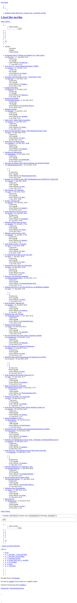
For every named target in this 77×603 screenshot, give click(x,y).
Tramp (23, 127)
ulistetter (10, 202)
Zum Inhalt (4, 2)
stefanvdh (24, 332)
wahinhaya (11, 143)
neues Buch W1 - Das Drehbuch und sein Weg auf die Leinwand (25, 450)
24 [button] (5, 41)
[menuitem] (5, 6)
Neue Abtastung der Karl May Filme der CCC (19, 375)
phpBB (11, 581)
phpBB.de (23, 585)
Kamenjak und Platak (11, 98)
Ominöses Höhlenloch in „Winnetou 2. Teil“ (19, 466)
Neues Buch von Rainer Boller (14, 141)
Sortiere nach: (23, 515)
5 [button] (5, 38)
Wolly (23, 299)
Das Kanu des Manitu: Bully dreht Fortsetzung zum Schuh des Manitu (27, 163)
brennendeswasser (13, 316)
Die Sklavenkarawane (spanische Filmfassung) (19, 346)
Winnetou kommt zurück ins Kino (15, 222)
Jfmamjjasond (12, 501)
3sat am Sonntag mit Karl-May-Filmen (17, 477)
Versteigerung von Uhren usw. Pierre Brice (18, 265)
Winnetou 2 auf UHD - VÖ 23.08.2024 (17, 396)
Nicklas (10, 213)
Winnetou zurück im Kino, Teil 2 (15, 233)
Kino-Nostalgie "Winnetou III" (14, 303)
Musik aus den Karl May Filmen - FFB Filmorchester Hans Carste (26, 131)
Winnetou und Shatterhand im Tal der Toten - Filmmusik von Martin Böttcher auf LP (31, 440)
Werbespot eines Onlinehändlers (15, 488)
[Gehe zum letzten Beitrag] (28, 62)
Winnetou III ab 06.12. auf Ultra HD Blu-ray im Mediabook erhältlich (27, 287)
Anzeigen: (5, 515)
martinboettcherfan (13, 468)
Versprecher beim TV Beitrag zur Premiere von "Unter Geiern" (25, 55)
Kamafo (24, 463)
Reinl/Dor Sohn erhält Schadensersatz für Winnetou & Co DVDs (25, 357)
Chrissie (24, 73)
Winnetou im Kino (11, 109)
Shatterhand (11, 154)
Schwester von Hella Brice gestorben (16, 276)
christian (10, 68)
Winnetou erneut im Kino (13, 325)
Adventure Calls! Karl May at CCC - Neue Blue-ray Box (23, 77)
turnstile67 (24, 219)
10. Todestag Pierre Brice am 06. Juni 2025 (18, 255)
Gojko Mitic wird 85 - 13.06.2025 (15, 244)
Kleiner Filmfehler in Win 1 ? (14, 418)
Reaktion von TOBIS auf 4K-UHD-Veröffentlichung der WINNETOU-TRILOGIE (31, 179)
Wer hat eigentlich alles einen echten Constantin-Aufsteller (23, 335)
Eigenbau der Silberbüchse (13, 152)
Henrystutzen (12, 420)
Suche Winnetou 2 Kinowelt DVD (16, 211)
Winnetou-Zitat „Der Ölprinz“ (14, 314)
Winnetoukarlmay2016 (15, 165)
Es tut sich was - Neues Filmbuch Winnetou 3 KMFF (21, 66)
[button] (5, 25)
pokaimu (24, 149)
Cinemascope (12, 337)
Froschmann (11, 431)
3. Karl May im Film (11, 17)
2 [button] (5, 32)
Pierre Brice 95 (9, 499)
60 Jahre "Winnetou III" (12, 201)
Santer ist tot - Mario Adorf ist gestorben (17, 120)
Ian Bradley (16, 578)
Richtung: (44, 515)
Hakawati (11, 89)
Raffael (10, 348)
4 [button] (5, 36)
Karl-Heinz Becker (14, 100)
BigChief (10, 57)
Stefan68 (10, 111)
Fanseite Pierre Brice (11, 88)
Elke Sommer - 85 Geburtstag (14, 190)
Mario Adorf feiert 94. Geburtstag (15, 386)
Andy (23, 353)
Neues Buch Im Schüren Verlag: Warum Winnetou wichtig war (25, 407)
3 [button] (5, 34)
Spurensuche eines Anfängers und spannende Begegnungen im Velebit (27, 429)
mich (9, 132)
